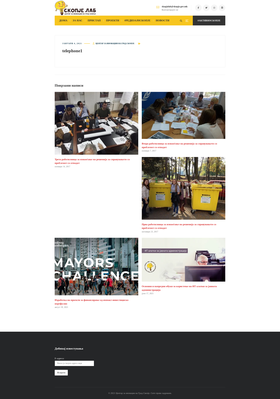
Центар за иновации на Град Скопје (115, 43)
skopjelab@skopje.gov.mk (175, 6)
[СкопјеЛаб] (75, 7)
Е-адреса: (59, 358)
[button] (96, 123)
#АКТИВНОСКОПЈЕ (209, 20)
